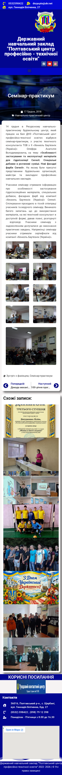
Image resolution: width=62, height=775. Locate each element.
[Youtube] (49, 63)
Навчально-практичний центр (32, 115)
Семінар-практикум (41, 375)
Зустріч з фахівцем (17, 375)
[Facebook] (43, 63)
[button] (29, 70)
